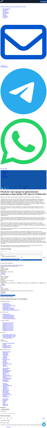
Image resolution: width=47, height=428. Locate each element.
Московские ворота (7, 370)
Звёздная (5, 358)
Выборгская (5, 352)
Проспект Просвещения (6, 387)
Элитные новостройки (7, 337)
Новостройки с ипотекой (8, 307)
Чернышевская (6, 396)
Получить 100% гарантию (5, 265)
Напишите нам (3, 65)
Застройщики (6, 13)
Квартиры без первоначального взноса (11, 309)
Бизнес (4, 174)
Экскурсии (5, 170)
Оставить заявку (3, 168)
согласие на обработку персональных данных (10, 258)
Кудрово (4, 344)
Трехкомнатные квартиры (8, 317)
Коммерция (5, 176)
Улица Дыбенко (6, 389)
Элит (4, 175)
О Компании (5, 16)
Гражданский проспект (6, 355)
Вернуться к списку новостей (6, 296)
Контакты (5, 17)
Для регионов (6, 12)
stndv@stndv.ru (3, 411)
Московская (5, 369)
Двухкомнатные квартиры (8, 316)
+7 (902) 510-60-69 (4, 66)
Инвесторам (5, 177)
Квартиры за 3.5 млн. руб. (8, 327)
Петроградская (6, 374)
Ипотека (4, 10)
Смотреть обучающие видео (17, 265)
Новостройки (6, 9)
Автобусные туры (6, 8)
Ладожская (5, 362)
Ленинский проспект (7, 363)
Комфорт (5, 172)
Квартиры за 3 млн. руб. (8, 326)
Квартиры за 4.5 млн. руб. (8, 329)
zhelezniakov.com (12, 413)
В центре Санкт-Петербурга (9, 343)
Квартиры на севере (7, 345)
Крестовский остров (7, 394)
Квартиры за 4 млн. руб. (8, 328)
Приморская (5, 380)
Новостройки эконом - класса (9, 334)
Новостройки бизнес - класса (9, 336)
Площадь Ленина (6, 379)
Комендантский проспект (6, 360)
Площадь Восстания (7, 378)
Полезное (5, 15)
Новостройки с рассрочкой (8, 308)
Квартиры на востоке (7, 347)
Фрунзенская (5, 391)
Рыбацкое (5, 388)
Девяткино (5, 357)
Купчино (5, 361)
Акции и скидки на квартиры (9, 305)
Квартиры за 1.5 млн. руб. (8, 322)
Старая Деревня (6, 393)
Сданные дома (6, 303)
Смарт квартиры (6, 306)
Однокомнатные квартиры (8, 315)
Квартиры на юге (6, 346)
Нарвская (5, 395)
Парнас (4, 373)
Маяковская (5, 366)
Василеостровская (7, 351)
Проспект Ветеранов (7, 385)
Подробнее (2, 274)
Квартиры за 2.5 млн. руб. (8, 324)
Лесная (4, 364)
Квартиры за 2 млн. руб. (8, 323)
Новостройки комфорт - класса (9, 335)
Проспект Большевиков (6, 384)
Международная (6, 368)
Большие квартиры (7, 304)
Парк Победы (6, 372)
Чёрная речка (5, 392)
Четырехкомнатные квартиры (9, 318)
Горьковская (5, 353)
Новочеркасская (6, 371)
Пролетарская (6, 381)
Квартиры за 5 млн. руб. (8, 330)
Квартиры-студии (6, 314)
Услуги (4, 14)
